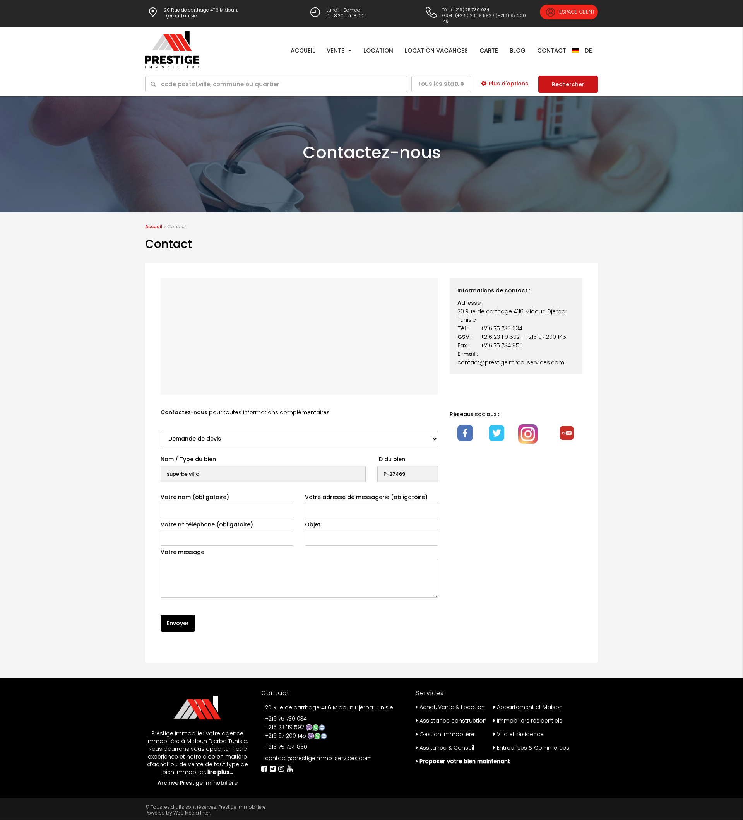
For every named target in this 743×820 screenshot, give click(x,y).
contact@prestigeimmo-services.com (318, 758)
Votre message (182, 552)
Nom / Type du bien (188, 459)
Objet (312, 524)
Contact (551, 50)
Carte (488, 50)
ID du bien (391, 459)
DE (588, 50)
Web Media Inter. (192, 813)
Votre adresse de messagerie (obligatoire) (366, 497)
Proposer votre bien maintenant (464, 761)
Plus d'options (508, 83)
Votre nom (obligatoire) (195, 497)
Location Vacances (436, 50)
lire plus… (219, 772)
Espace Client (576, 11)
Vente (335, 50)
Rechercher (568, 84)
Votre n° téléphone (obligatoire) (207, 524)
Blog (518, 50)
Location (378, 50)
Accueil (303, 50)
